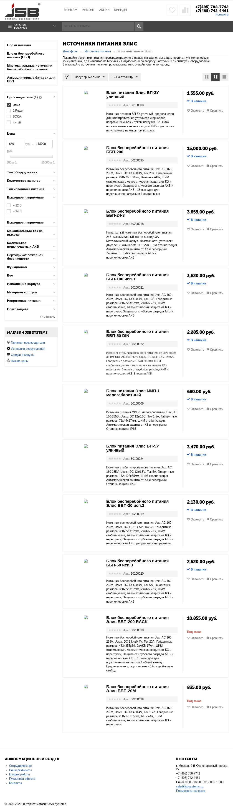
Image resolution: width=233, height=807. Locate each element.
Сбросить (49, 316)
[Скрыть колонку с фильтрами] (67, 77)
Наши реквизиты (20, 770)
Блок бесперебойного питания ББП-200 (137, 150)
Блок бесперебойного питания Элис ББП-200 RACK (137, 619)
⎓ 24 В (17, 211)
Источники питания (98, 51)
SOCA (17, 116)
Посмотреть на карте (190, 790)
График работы (19, 774)
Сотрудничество (20, 765)
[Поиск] (138, 26)
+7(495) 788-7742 (211, 7)
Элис (16, 105)
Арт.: (126, 105)
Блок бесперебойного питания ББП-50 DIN (137, 333)
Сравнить (216, 110)
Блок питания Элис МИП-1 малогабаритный (133, 393)
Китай (17, 122)
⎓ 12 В (17, 205)
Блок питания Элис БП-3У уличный (132, 94)
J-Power (18, 110)
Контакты (222, 14)
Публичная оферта (22, 778)
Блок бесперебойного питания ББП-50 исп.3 (137, 563)
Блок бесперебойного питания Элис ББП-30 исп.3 (137, 503)
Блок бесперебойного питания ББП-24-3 (137, 213)
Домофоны (70, 51)
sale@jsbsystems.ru (189, 786)
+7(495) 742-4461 (211, 10)
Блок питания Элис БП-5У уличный (132, 448)
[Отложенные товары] (172, 10)
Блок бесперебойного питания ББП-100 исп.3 (137, 277)
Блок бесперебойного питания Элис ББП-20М (137, 688)
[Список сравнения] (185, 10)
